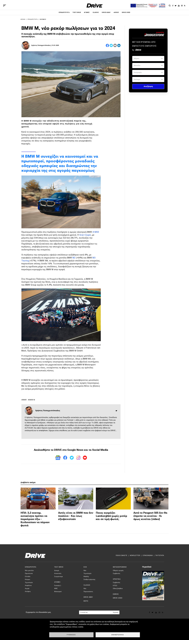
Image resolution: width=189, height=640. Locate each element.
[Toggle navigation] (5, 6)
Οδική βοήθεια (118, 588)
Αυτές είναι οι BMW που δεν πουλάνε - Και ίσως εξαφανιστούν (75, 516)
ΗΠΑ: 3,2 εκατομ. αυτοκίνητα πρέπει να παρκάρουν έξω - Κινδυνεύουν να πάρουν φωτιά (35, 519)
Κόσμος (43, 19)
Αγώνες (87, 12)
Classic (96, 12)
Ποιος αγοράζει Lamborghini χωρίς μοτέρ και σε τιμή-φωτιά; (111, 516)
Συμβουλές (116, 573)
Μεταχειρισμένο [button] (120, 567)
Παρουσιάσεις (88, 591)
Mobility (86, 576)
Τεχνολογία (29, 582)
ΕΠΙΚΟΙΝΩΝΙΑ (148, 555)
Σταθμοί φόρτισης (89, 579)
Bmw (25, 400)
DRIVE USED (126, 12)
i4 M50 (96, 232)
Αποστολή (57, 573)
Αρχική (23, 19)
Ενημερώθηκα (117, 635)
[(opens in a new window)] (173, 5)
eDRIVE (116, 12)
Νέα (85, 570)
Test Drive (77, 12)
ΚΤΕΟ (115, 585)
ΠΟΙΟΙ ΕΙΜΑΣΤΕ (121, 555)
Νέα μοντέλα (29, 570)
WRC (56, 588)
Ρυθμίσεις (71, 635)
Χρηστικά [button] (116, 579)
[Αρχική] (95, 5)
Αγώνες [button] (57, 582)
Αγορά (27, 588)
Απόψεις (28, 591)
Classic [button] (87, 585)
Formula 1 (57, 585)
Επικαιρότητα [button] (30, 567)
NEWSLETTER (135, 555)
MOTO (86, 601)
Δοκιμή (56, 570)
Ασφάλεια (28, 585)
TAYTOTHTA (159, 555)
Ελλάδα (27, 576)
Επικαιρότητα (64, 12)
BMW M (32, 400)
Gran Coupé (85, 235)
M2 (74, 258)
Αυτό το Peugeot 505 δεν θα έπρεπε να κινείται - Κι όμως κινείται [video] (150, 516)
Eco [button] (85, 567)
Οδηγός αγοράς (118, 570)
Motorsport (58, 591)
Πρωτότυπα (29, 573)
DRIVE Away (106, 12)
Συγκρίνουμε (58, 576)
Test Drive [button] (58, 567)
